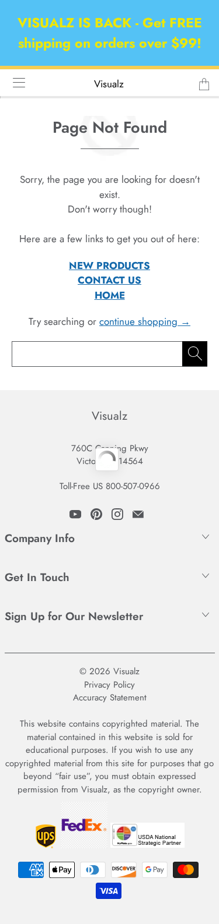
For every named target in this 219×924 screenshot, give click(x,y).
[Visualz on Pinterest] (96, 514)
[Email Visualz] (138, 514)
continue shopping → (144, 321)
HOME (110, 295)
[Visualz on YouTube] (75, 514)
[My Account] (15, 82)
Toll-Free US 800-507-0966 (110, 486)
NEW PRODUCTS (109, 265)
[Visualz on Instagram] (117, 514)
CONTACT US (109, 280)
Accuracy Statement (110, 697)
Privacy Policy (109, 684)
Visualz (109, 84)
